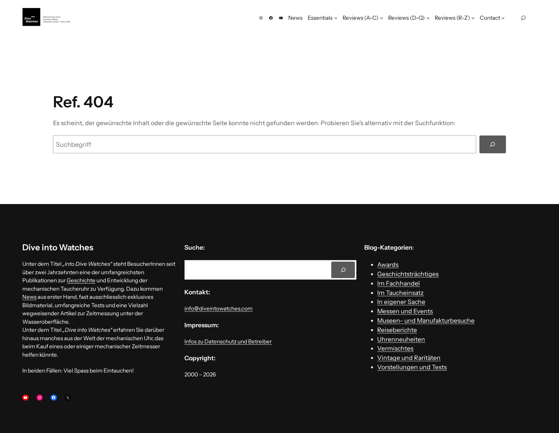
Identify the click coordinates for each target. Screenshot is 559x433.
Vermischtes (395, 348)
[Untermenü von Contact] (503, 17)
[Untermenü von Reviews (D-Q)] (428, 17)
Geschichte (81, 280)
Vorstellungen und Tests (412, 367)
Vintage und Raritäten (409, 358)
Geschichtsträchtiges (408, 274)
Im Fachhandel (398, 283)
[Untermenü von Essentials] (335, 17)
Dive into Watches (57, 247)
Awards (388, 264)
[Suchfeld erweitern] (523, 18)
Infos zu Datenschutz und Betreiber (228, 341)
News (29, 297)
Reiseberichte (397, 330)
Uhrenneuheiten (401, 339)
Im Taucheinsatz (400, 293)
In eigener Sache (401, 302)
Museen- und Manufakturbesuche (426, 320)
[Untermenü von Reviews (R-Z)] (473, 17)
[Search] (343, 270)
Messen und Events (405, 311)
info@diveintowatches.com (218, 308)
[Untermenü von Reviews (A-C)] (381, 17)
